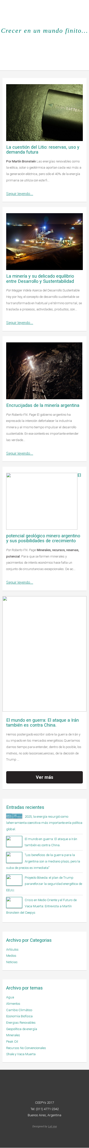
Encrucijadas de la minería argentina (42, 405)
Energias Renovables (21, 1022)
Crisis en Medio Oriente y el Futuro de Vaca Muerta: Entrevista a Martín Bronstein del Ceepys (41, 906)
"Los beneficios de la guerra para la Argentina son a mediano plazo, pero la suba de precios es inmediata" (43, 861)
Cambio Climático (19, 1010)
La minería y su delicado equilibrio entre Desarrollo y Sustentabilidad (40, 278)
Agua (10, 997)
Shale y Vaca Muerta (21, 1054)
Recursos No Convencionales (26, 1048)
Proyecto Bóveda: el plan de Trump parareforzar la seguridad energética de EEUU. (44, 884)
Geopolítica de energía (21, 1029)
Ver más (44, 777)
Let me (52, 1126)
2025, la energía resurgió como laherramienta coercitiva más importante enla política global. (44, 823)
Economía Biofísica (19, 1016)
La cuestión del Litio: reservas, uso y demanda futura (42, 149)
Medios (11, 955)
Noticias (12, 962)
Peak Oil (12, 1041)
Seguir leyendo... (19, 193)
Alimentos (13, 1003)
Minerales (13, 1035)
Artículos (12, 949)
